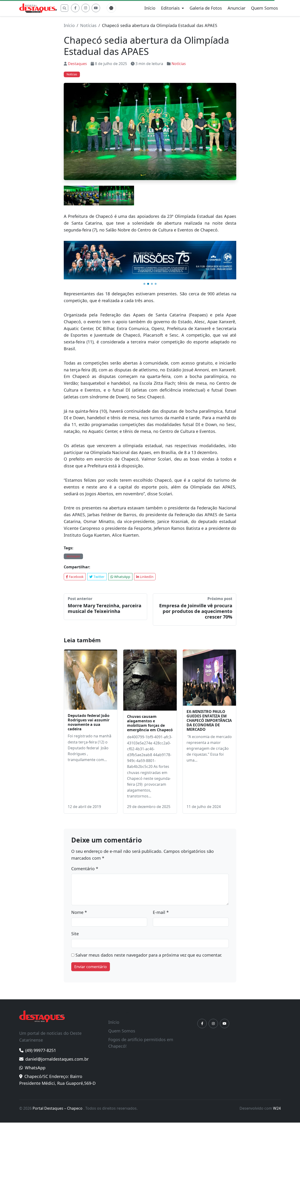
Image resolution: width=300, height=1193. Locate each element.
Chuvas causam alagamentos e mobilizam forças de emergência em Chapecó (150, 723)
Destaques (77, 63)
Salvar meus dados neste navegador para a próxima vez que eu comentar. (148, 955)
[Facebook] (75, 8)
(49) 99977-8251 (40, 1050)
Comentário (84, 868)
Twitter (99, 576)
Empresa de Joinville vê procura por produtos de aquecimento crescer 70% (195, 611)
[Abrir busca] (64, 8)
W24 (277, 1108)
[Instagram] (85, 8)
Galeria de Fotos (206, 8)
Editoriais (170, 8)
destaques (73, 556)
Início (149, 8)
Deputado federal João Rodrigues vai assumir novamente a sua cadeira (88, 722)
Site (75, 933)
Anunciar (236, 8)
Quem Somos (264, 8)
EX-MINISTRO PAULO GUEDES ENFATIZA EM (209, 720)
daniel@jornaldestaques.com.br (57, 1059)
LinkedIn (146, 576)
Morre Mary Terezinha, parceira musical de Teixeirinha (104, 608)
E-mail (161, 912)
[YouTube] (96, 8)
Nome (79, 912)
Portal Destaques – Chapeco (58, 1108)
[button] (144, 284)
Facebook (75, 576)
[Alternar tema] (111, 8)
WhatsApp (121, 576)
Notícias (88, 25)
